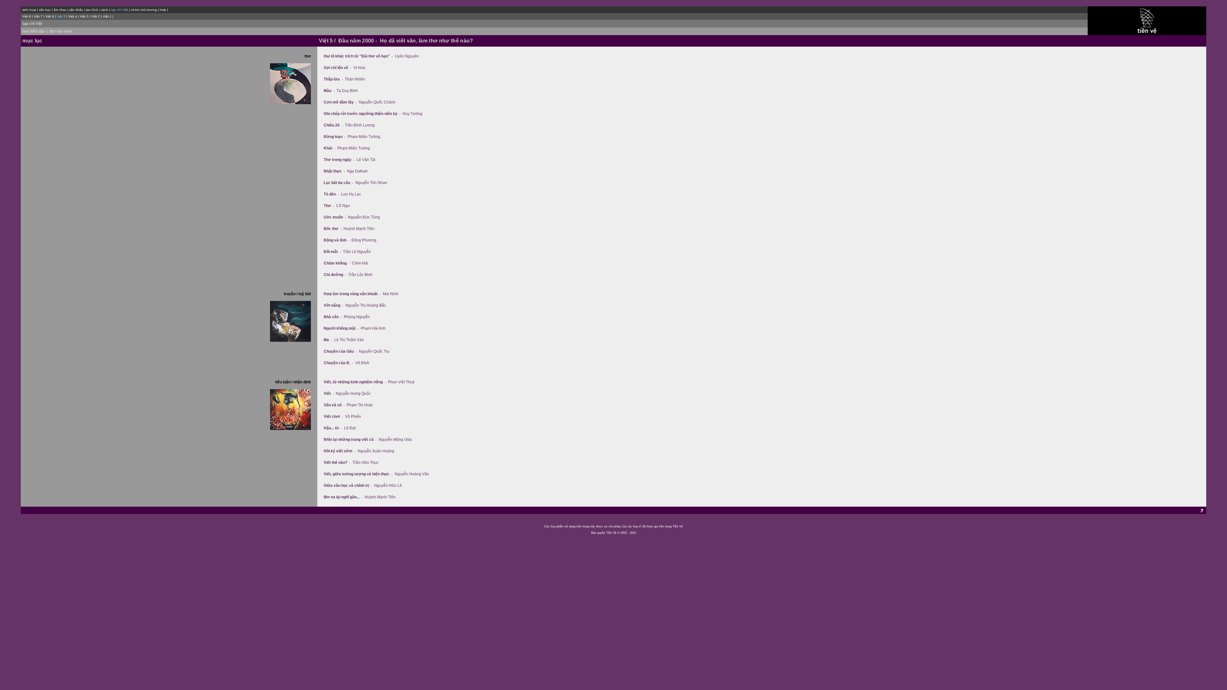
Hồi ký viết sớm (338, 451)
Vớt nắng (332, 305)
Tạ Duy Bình (347, 90)
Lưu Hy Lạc (351, 194)
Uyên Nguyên (407, 56)
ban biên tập (33, 31)
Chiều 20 (332, 125)
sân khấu (76, 10)
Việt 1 (107, 16)
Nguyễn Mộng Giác (395, 439)
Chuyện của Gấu (339, 351)
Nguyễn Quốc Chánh (377, 102)
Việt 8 (26, 16)
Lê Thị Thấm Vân (349, 340)
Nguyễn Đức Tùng (364, 217)
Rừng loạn (333, 136)
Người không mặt (340, 328)
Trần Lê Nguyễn (357, 251)
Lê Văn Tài (366, 159)
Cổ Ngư (343, 205)
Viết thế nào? (335, 462)
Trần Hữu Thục (365, 462)
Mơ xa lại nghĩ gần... (341, 497)
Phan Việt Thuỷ (401, 382)
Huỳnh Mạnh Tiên (358, 228)
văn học (45, 10)
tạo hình (92, 10)
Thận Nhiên (355, 79)
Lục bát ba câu (337, 182)
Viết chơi (332, 416)
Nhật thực (333, 171)
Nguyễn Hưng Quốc (353, 393)
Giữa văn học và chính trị (346, 485)
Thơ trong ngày (337, 159)
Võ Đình (362, 363)
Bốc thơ (331, 228)
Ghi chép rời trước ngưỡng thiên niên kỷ (360, 113)
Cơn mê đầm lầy (339, 102)
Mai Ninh (390, 294)
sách (104, 10)
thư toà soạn (60, 31)
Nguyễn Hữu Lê (388, 485)
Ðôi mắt (331, 251)
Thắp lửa (332, 79)
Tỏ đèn (330, 194)
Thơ (327, 205)
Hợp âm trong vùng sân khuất (351, 294)
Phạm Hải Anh (373, 328)
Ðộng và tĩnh (335, 240)
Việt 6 (49, 16)
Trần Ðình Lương (360, 125)
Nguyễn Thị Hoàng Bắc (365, 305)
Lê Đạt (350, 428)
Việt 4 (72, 16)
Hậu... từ (331, 428)
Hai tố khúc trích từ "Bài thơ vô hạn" (357, 56)
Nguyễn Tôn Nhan (371, 182)
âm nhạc (60, 10)
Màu (327, 90)
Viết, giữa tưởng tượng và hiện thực (357, 474)
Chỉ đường (333, 274)
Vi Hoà (359, 67)
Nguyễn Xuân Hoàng (376, 451)
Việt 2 (95, 16)
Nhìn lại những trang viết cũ (349, 439)
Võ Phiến (353, 416)
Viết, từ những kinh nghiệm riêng (353, 382)
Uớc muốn (333, 217)
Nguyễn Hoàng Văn (412, 474)
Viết (327, 393)
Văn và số (333, 405)
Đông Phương (363, 240)
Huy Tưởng (412, 113)
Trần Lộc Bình (360, 274)
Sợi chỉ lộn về (336, 67)
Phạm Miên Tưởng (364, 136)
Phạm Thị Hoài (360, 405)
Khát (328, 148)
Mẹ (326, 340)
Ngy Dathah (357, 171)
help (163, 10)
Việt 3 (84, 16)
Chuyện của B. (337, 363)
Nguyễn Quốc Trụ (374, 351)
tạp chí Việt (32, 23)
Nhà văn (331, 317)
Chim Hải (360, 263)
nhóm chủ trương (144, 10)
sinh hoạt (29, 10)
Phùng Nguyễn (357, 317)
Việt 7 (38, 16)
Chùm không (335, 263)
